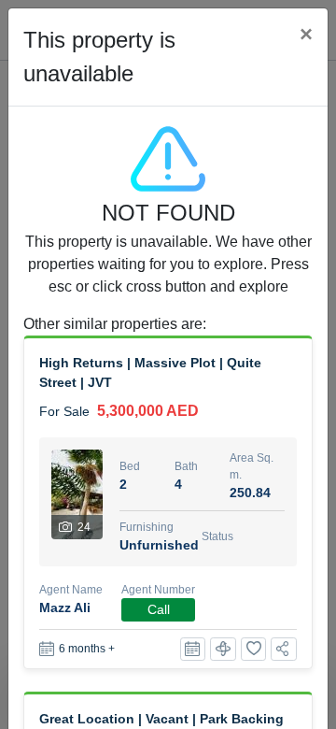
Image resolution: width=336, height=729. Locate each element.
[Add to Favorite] (254, 649)
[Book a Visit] (193, 649)
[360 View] (223, 649)
